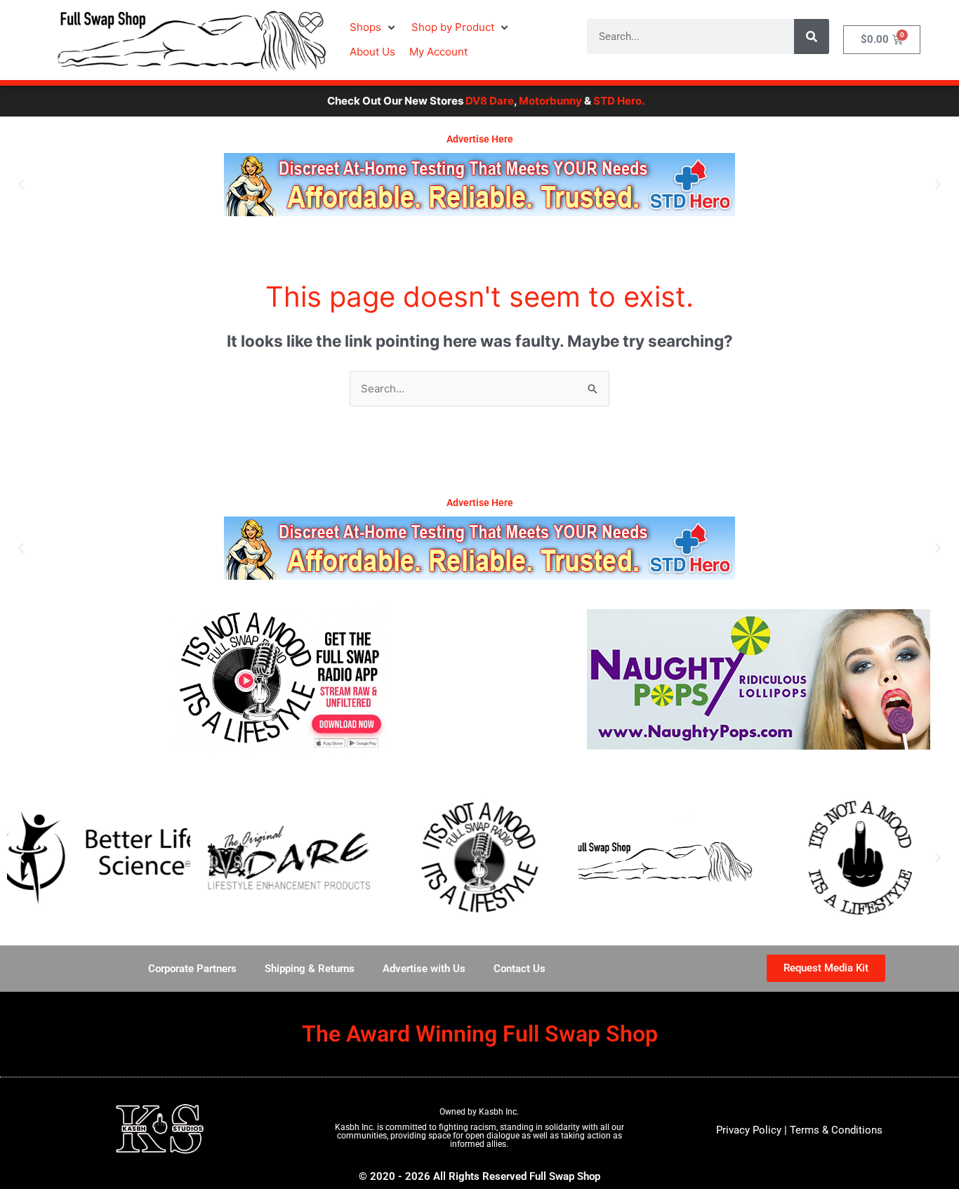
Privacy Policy (748, 1130)
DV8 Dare (460, 100)
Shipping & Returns (310, 968)
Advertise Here (480, 139)
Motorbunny (521, 100)
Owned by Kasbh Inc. (479, 1112)
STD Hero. (589, 100)
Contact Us (519, 968)
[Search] (811, 36)
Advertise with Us (424, 968)
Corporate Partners (192, 968)
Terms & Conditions (836, 1130)
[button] (373, 27)
